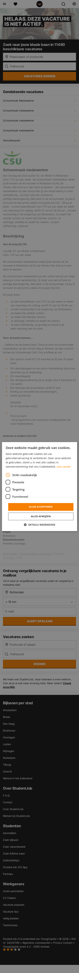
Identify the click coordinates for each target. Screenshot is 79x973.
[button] (39, 524)
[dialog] (39, 486)
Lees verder (64, 466)
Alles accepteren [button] (41, 507)
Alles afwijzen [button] (41, 516)
